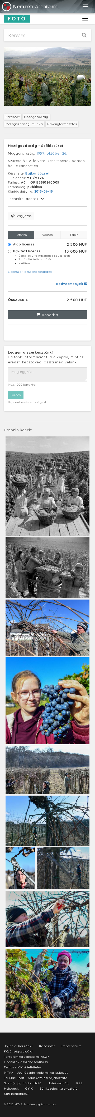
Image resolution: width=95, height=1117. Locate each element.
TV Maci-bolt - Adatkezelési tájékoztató (35, 1078)
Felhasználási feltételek (23, 1067)
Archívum (35, 6)
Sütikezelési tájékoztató (59, 1088)
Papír (74, 235)
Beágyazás (23, 216)
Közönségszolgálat (19, 1051)
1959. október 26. (52, 153)
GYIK (29, 1088)
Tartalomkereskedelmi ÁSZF (27, 1057)
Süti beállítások (16, 1094)
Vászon (47, 235)
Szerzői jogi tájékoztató (22, 1083)
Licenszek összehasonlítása (30, 272)
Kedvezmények (70, 284)
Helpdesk (11, 1088)
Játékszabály (59, 1083)
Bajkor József (37, 173)
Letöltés (21, 235)
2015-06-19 (43, 191)
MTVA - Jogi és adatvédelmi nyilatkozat (36, 1072)
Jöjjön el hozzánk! (18, 1046)
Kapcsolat (47, 1046)
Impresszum (71, 1046)
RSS (79, 1083)
